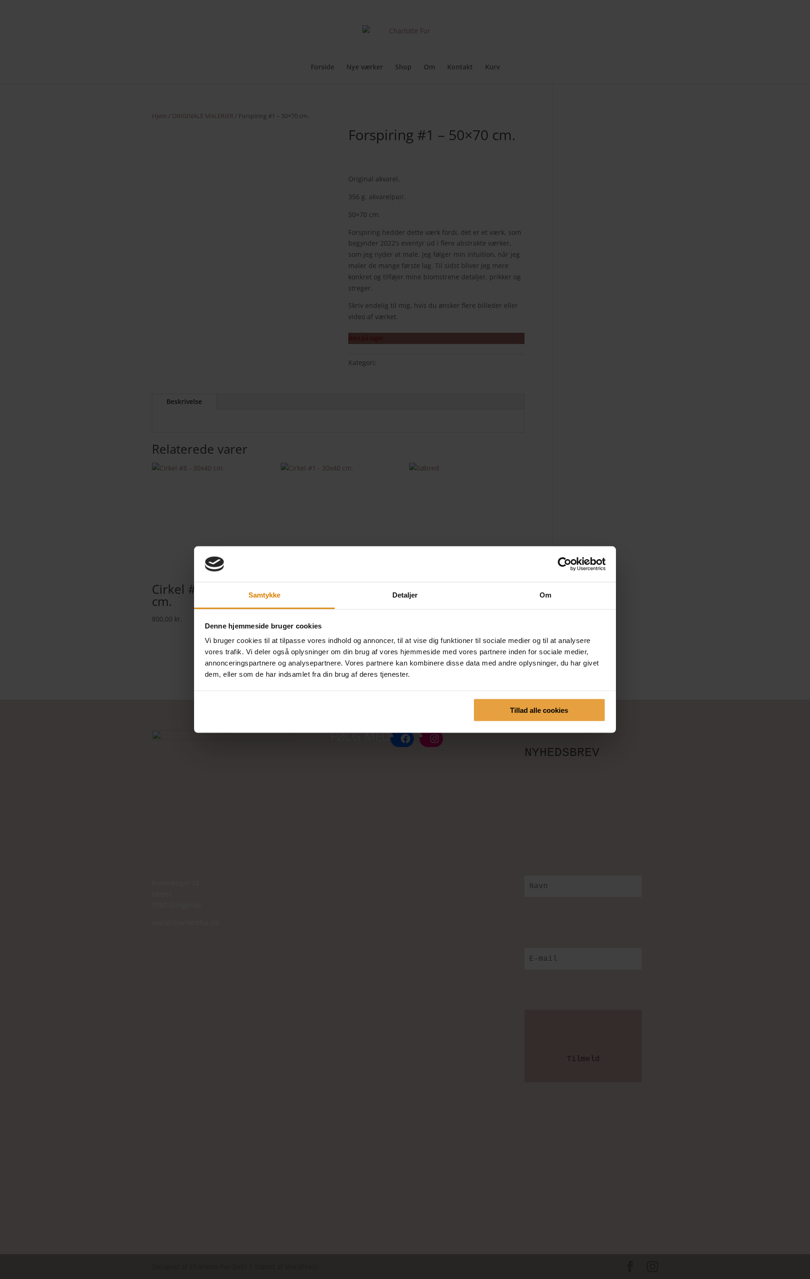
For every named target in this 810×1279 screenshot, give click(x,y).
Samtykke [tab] (264, 595)
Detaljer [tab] (405, 595)
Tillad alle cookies (539, 710)
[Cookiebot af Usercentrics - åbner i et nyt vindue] (565, 564)
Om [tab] (545, 595)
